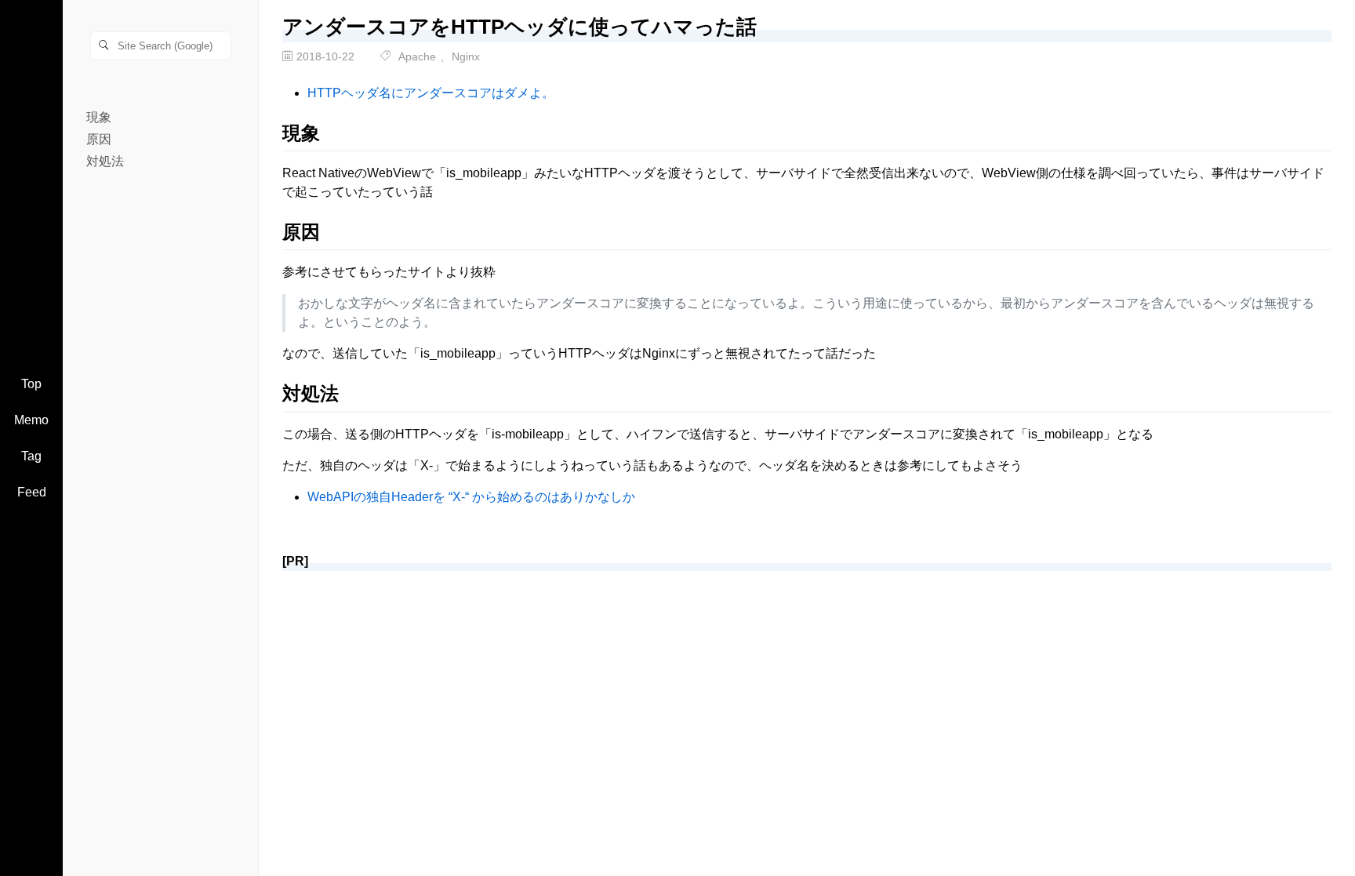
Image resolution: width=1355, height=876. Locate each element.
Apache (417, 56)
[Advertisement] (752, 693)
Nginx (466, 56)
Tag (31, 456)
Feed (31, 492)
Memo (31, 420)
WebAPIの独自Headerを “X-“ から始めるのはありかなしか (471, 496)
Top (31, 384)
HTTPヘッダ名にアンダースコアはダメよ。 (430, 93)
